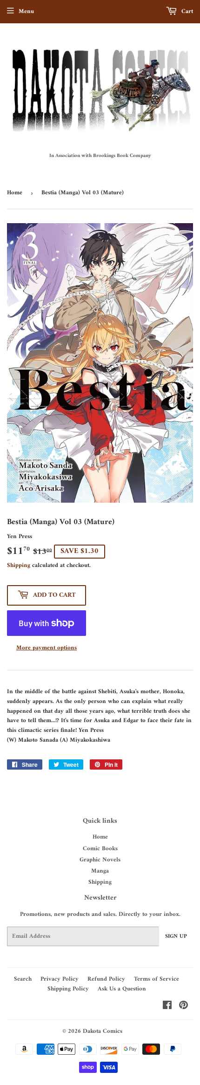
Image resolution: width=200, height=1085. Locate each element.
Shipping (18, 565)
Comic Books (100, 848)
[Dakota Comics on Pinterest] (183, 1007)
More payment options (46, 648)
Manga (100, 871)
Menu (26, 11)
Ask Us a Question (122, 988)
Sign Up (176, 937)
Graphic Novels (100, 859)
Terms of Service (156, 979)
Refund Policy (106, 979)
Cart (186, 11)
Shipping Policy (68, 988)
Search (23, 979)
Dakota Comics (102, 1031)
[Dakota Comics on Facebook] (167, 1007)
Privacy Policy (59, 979)
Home (14, 192)
